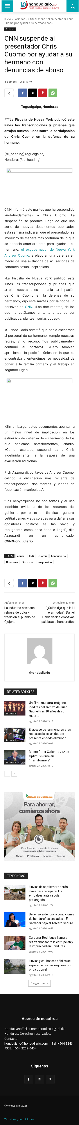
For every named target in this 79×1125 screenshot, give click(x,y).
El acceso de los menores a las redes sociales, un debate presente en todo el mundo (50, 734)
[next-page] (14, 774)
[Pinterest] (42, 93)
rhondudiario (39, 672)
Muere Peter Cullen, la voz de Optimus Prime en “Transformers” (49, 756)
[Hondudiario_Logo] (39, 5)
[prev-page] (7, 774)
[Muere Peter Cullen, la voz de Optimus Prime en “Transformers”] (14, 757)
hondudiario (58, 556)
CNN (28, 307)
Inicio (7, 19)
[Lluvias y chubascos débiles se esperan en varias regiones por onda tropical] (14, 966)
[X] (32, 93)
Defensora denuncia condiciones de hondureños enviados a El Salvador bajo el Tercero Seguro (51, 919)
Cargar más (38, 983)
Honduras (12, 562)
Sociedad (19, 19)
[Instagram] (39, 1079)
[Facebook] (22, 93)
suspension (45, 562)
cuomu (42, 556)
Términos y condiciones (19, 1119)
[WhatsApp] (52, 93)
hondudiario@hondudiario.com (26, 1043)
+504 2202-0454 (24, 1048)
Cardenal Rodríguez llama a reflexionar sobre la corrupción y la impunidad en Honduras (51, 942)
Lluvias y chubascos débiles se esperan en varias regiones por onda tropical (50, 965)
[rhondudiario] (39, 651)
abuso (21, 556)
